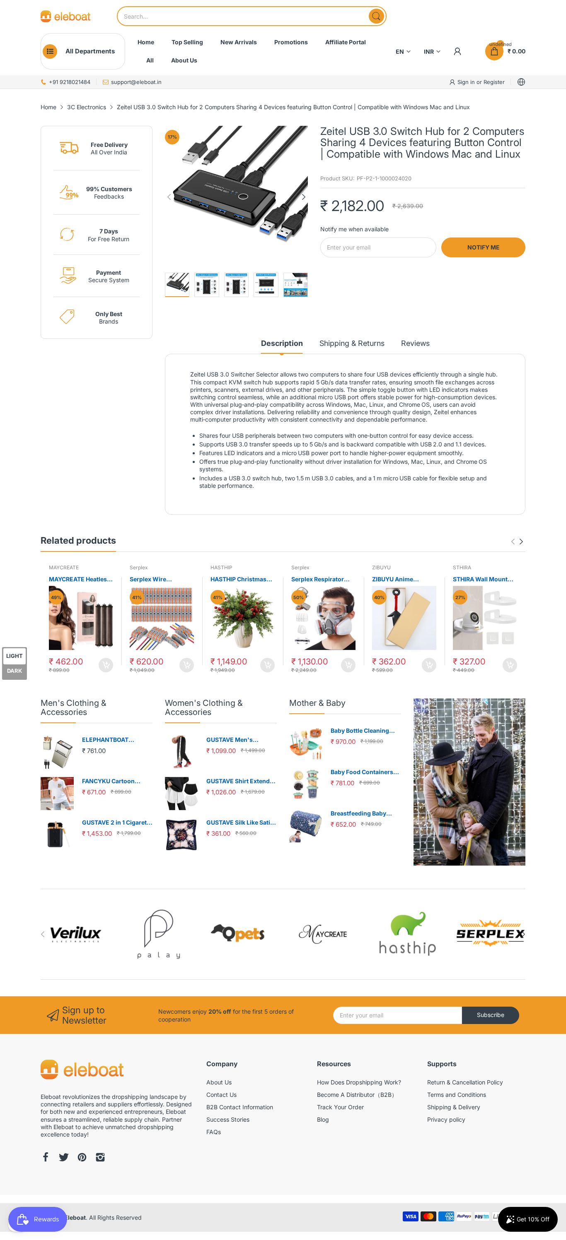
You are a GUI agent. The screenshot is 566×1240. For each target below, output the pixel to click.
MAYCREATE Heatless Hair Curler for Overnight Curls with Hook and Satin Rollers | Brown (81, 579)
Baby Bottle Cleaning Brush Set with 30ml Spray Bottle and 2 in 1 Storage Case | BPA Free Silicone (364, 731)
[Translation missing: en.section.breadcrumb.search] (376, 16)
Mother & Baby (317, 703)
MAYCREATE (64, 567)
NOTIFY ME (483, 247)
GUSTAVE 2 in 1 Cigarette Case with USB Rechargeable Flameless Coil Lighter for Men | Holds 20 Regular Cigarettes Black (117, 823)
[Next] (169, 197)
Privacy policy (446, 1119)
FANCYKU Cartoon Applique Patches (108, 781)
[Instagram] (100, 1158)
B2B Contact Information (239, 1106)
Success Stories (227, 1119)
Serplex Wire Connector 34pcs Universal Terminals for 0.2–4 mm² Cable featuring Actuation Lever (159, 579)
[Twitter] (64, 1158)
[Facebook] (46, 1158)
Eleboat (75, 1217)
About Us (219, 1082)
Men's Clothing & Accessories (73, 707)
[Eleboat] (65, 16)
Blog (323, 1119)
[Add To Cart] (106, 665)
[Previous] (304, 197)
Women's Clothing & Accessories (204, 707)
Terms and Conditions (456, 1094)
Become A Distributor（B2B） (357, 1094)
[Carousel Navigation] (517, 541)
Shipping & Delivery (453, 1106)
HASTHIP (221, 567)
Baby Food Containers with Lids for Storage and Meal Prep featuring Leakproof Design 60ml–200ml (365, 772)
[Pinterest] (82, 1158)
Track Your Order (340, 1106)
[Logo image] (76, 934)
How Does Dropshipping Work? (359, 1082)
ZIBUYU (381, 567)
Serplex (139, 567)
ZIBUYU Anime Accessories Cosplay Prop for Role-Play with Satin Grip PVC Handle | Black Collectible (402, 579)
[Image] (469, 782)
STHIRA (462, 567)
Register (494, 82)
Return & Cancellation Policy (465, 1082)
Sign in (467, 82)
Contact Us (221, 1094)
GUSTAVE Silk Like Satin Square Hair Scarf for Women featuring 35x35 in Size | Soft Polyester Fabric (241, 823)
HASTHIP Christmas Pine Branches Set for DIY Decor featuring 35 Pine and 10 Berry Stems (240, 579)
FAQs (213, 1131)
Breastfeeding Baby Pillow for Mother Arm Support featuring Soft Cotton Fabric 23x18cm (364, 814)
